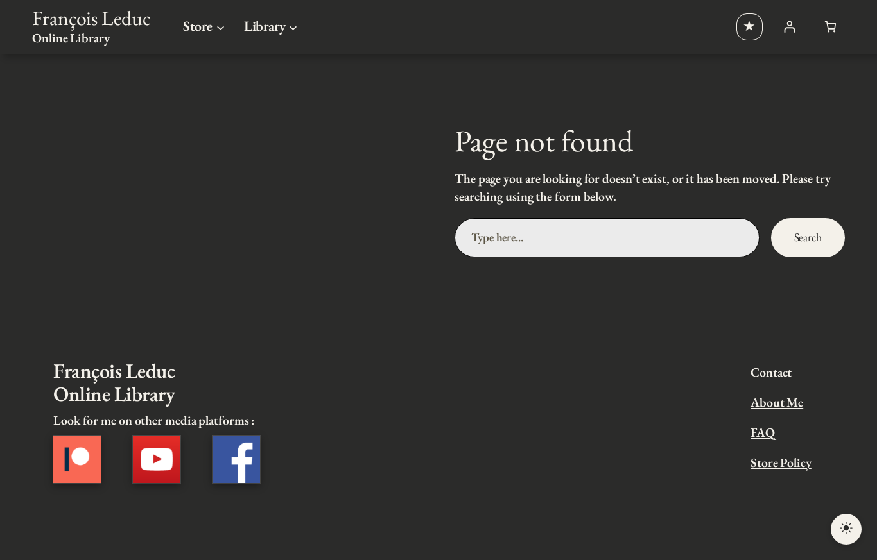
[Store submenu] (220, 26)
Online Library (71, 38)
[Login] (789, 26)
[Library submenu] (293, 26)
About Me (777, 402)
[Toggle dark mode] (846, 529)
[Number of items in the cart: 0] (830, 26)
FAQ (763, 432)
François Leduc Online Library (114, 382)
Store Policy (781, 462)
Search (808, 237)
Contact (771, 372)
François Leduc (91, 17)
